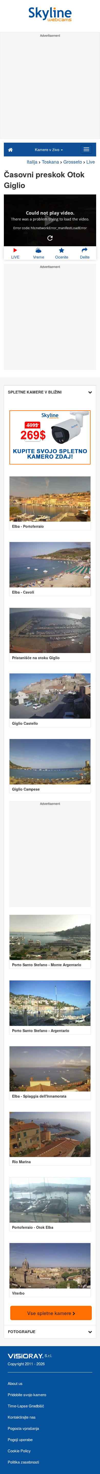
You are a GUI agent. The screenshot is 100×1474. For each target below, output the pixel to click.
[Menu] (86, 149)
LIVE (15, 257)
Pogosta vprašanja (23, 1428)
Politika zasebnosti (23, 1462)
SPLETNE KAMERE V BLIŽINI (35, 392)
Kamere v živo (47, 149)
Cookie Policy (19, 1450)
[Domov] (10, 149)
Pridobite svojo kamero (27, 1394)
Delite (84, 257)
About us (15, 1383)
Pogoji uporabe (20, 1439)
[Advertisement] (50, 89)
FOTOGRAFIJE (21, 1331)
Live (90, 161)
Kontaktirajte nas (22, 1417)
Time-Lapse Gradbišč (26, 1405)
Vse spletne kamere (50, 1312)
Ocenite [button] (61, 257)
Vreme (38, 257)
